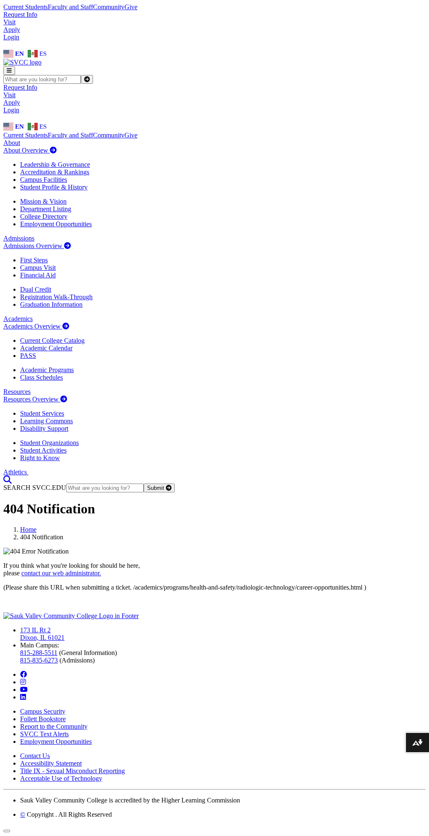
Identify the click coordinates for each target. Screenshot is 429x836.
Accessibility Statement (51, 763)
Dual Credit (35, 289)
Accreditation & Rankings (54, 172)
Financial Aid (38, 275)
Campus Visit (38, 267)
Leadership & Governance (55, 164)
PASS (28, 355)
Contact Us (35, 755)
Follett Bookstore (43, 718)
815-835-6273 (39, 660)
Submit (156, 488)
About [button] (11, 142)
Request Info (20, 14)
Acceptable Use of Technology (61, 778)
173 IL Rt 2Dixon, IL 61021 (42, 633)
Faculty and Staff (70, 6)
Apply (11, 29)
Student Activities (43, 450)
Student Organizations (49, 442)
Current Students (25, 6)
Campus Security (42, 711)
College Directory (43, 216)
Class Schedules (41, 377)
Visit (9, 22)
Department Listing (45, 208)
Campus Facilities (43, 179)
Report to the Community (54, 726)
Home (28, 529)
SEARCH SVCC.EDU (34, 487)
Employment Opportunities (56, 224)
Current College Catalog (52, 340)
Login (11, 37)
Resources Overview (31, 399)
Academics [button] (18, 318)
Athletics (15, 472)
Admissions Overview (33, 245)
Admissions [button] (18, 238)
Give (130, 6)
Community (108, 6)
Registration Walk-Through (56, 296)
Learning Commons (46, 420)
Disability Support (44, 428)
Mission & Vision (43, 201)
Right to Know (40, 457)
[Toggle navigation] (9, 70)
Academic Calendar (46, 348)
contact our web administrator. (61, 573)
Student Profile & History (54, 187)
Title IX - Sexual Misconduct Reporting (72, 770)
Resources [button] (17, 391)
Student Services (42, 413)
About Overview (26, 150)
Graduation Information (51, 304)
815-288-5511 (38, 652)
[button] (7, 479)
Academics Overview (32, 326)
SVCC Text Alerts (44, 734)
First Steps (34, 260)
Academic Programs (47, 369)
